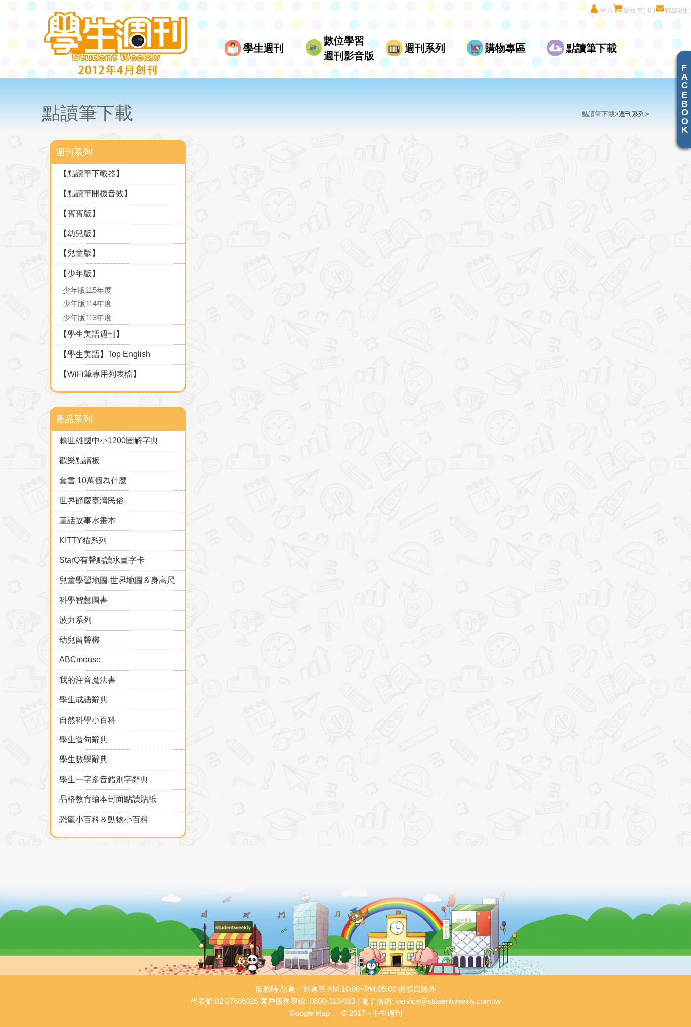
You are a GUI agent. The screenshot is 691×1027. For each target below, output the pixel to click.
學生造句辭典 (83, 739)
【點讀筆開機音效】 (95, 193)
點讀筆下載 (591, 48)
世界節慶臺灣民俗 (91, 500)
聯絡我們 (678, 10)
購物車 (639, 10)
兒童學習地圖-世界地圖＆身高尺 (117, 580)
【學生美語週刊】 (91, 334)
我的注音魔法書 (87, 680)
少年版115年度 (87, 290)
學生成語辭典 (83, 699)
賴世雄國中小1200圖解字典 (108, 440)
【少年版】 (79, 273)
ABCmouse (80, 659)
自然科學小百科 (87, 720)
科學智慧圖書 (83, 600)
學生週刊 (263, 48)
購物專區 (505, 48)
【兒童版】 (79, 253)
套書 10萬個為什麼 (93, 480)
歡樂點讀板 (79, 460)
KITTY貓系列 (83, 540)
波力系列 (75, 620)
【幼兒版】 (79, 233)
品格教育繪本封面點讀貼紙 (107, 799)
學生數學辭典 (83, 759)
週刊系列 (425, 48)
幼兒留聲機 (79, 640)
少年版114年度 (87, 303)
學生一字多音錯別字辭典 (103, 779)
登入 (606, 10)
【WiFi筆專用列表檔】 (100, 374)
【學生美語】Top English (104, 354)
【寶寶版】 (79, 213)
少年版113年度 (87, 317)
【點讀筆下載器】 (91, 173)
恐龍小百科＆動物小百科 (103, 819)
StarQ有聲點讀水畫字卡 (102, 560)
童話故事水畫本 (87, 520)
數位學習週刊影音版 (349, 48)
